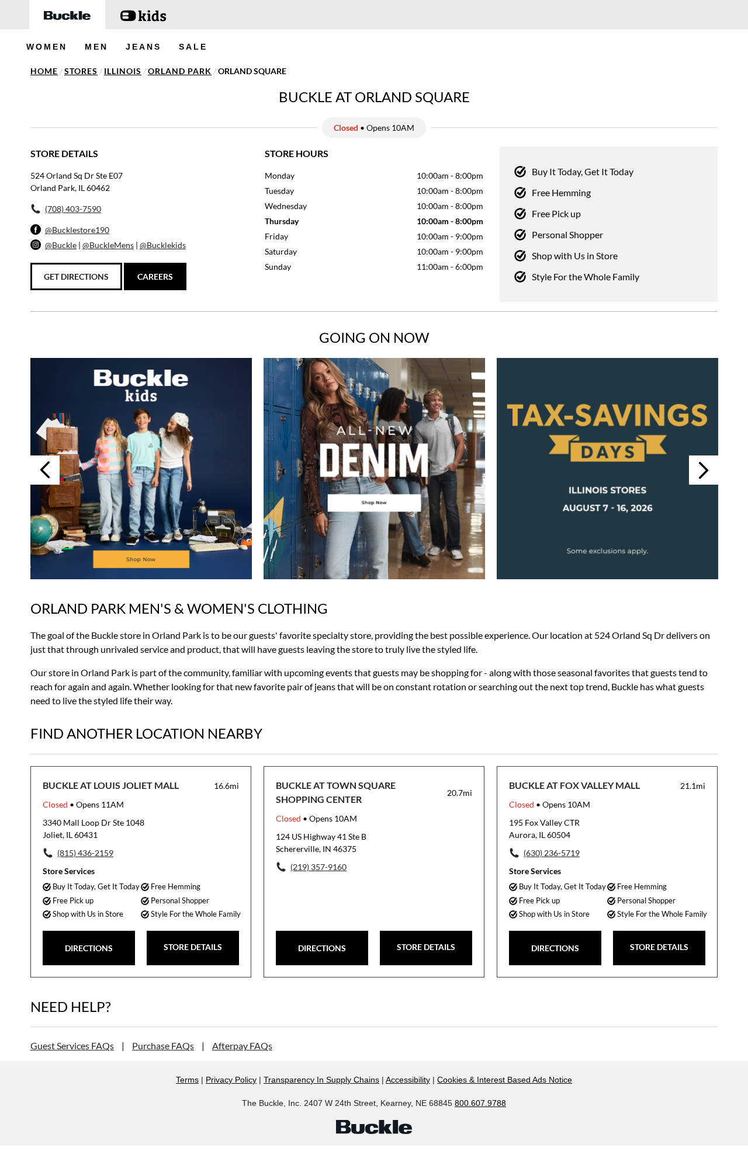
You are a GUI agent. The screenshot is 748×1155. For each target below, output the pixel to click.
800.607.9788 (480, 1103)
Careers (155, 276)
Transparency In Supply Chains (321, 1079)
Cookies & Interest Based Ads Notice (504, 1079)
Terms (187, 1079)
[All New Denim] (374, 468)
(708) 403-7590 (73, 209)
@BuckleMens (108, 245)
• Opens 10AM (316, 818)
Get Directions (76, 276)
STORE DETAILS (193, 947)
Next (703, 470)
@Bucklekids (163, 245)
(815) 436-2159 (85, 853)
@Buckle (61, 245)
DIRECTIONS (89, 948)
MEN (96, 46)
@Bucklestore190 (77, 230)
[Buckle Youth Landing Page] (143, 14)
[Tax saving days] (607, 468)
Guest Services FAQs (72, 1045)
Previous (45, 470)
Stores (81, 71)
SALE (193, 46)
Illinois (122, 71)
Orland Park (180, 71)
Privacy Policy (231, 1079)
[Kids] (141, 468)
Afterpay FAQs (242, 1045)
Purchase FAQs (163, 1045)
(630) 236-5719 (552, 853)
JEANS (143, 46)
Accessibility (408, 1079)
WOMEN (46, 46)
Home (44, 71)
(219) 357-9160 (318, 867)
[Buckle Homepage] (67, 14)
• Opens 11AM (83, 804)
